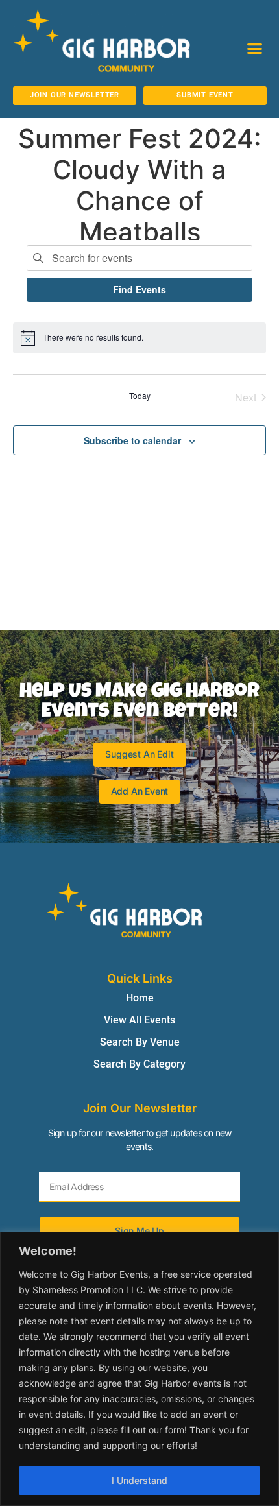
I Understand (139, 1480)
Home (140, 998)
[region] (139, 1369)
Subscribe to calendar (132, 440)
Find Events (139, 289)
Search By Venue (140, 1042)
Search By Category (139, 1064)
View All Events (139, 1020)
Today (140, 395)
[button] (255, 48)
